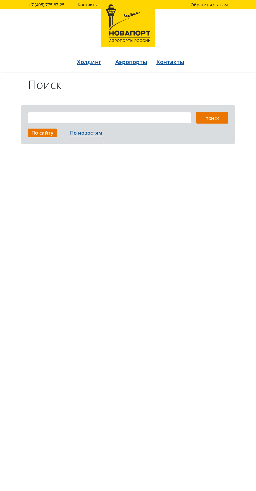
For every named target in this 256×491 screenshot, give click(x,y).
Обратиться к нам (209, 5)
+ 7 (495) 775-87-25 (46, 5)
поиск (212, 118)
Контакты (88, 5)
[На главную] (128, 23)
